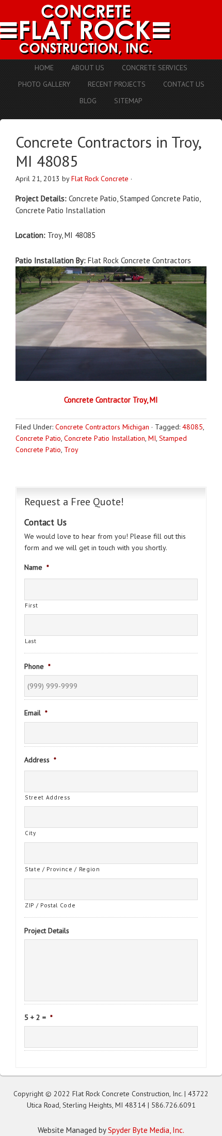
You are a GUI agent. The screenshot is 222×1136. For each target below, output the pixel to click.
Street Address (47, 797)
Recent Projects (117, 84)
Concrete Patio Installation (104, 438)
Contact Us (183, 84)
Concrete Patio (38, 438)
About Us (87, 67)
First (31, 605)
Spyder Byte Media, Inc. (146, 1130)
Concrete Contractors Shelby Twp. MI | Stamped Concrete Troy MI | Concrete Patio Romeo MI (111, 29)
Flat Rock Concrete (100, 178)
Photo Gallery (44, 84)
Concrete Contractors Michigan (102, 426)
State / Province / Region (62, 869)
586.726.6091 (173, 1105)
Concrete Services (154, 67)
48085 (192, 426)
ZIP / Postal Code (50, 905)
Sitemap (128, 100)
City (30, 833)
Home (44, 67)
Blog (88, 100)
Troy (71, 449)
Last (31, 641)
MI (152, 438)
